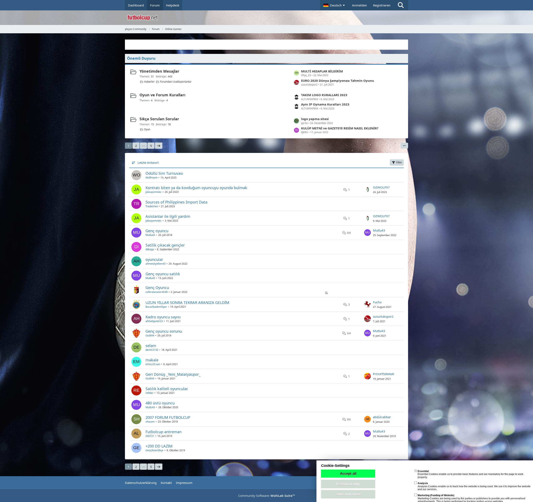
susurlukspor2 (383, 316)
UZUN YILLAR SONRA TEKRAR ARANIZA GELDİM (187, 302)
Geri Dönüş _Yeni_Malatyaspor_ (173, 374)
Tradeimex (152, 206)
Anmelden (359, 5)
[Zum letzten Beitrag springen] (367, 189)
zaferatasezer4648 (157, 292)
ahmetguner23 (154, 321)
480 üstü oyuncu (160, 402)
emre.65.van (153, 364)
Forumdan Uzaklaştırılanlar (176, 81)
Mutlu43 (150, 235)
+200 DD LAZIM (159, 446)
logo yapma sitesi (315, 119)
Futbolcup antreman (164, 431)
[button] (334, 5)
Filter (399, 162)
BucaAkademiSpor (156, 307)
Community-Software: (266, 495)
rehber (149, 393)
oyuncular (154, 259)
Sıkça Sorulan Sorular (159, 118)
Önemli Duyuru (141, 58)
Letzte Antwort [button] (148, 162)
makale (152, 359)
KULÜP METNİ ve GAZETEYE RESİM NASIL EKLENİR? (339, 128)
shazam (150, 421)
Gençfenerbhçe (154, 450)
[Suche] (401, 5)
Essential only (348, 484)
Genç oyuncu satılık (163, 273)
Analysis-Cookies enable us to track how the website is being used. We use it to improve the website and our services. (474, 486)
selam (151, 345)
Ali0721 (150, 436)
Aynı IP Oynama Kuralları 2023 (325, 104)
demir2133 (152, 350)
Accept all (348, 473)
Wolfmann (151, 177)
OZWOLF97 (381, 187)
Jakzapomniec (154, 192)
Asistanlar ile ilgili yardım (168, 216)
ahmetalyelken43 (156, 263)
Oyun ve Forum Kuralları (162, 94)
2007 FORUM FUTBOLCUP (168, 417)
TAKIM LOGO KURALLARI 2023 (324, 95)
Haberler (149, 81)
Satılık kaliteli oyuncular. (167, 388)
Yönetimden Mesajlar (159, 71)
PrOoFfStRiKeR (383, 374)
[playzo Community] (269, 17)
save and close (348, 494)
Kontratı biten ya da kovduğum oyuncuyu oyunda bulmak (196, 187)
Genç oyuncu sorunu (164, 331)
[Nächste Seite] (158, 146)
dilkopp (150, 249)
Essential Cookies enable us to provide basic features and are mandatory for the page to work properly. (470, 474)
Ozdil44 (150, 335)
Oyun (147, 129)
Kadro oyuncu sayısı (163, 316)
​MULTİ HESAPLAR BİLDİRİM (322, 71)
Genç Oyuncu (157, 287)
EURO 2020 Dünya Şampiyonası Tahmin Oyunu (337, 80)
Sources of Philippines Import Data (176, 202)
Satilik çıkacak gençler (165, 245)
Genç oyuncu (157, 230)
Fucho (377, 302)
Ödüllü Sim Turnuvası (164, 173)
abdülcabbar (382, 417)
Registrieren (381, 5)
